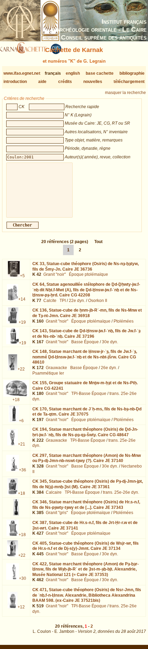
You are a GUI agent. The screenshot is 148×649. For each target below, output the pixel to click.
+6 (21, 420)
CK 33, (85, 266)
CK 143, (86, 333)
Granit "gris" (57, 512)
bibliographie (132, 73)
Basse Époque (85, 341)
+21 (21, 444)
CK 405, (85, 546)
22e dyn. (77, 300)
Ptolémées (124, 321)
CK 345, (87, 484)
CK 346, (86, 505)
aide (42, 81)
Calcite (49, 300)
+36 (22, 470)
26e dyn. (109, 367)
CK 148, (84, 357)
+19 (22, 322)
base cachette (100, 73)
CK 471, (86, 595)
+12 (21, 607)
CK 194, (85, 432)
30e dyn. (110, 341)
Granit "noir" (54, 274)
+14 (21, 299)
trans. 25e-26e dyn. (121, 492)
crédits (65, 81)
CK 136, (87, 313)
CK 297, (86, 458)
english (73, 73)
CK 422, (85, 569)
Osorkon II (97, 300)
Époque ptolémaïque (88, 274)
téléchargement (129, 81)
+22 (21, 369)
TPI (63, 300)
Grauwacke (56, 367)
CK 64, (86, 289)
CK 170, (86, 412)
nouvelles (92, 81)
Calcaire (54, 492)
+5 (22, 275)
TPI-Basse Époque (88, 393)
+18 (16, 399)
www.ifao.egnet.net (21, 73)
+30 (22, 578)
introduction (15, 81)
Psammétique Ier (48, 373)
